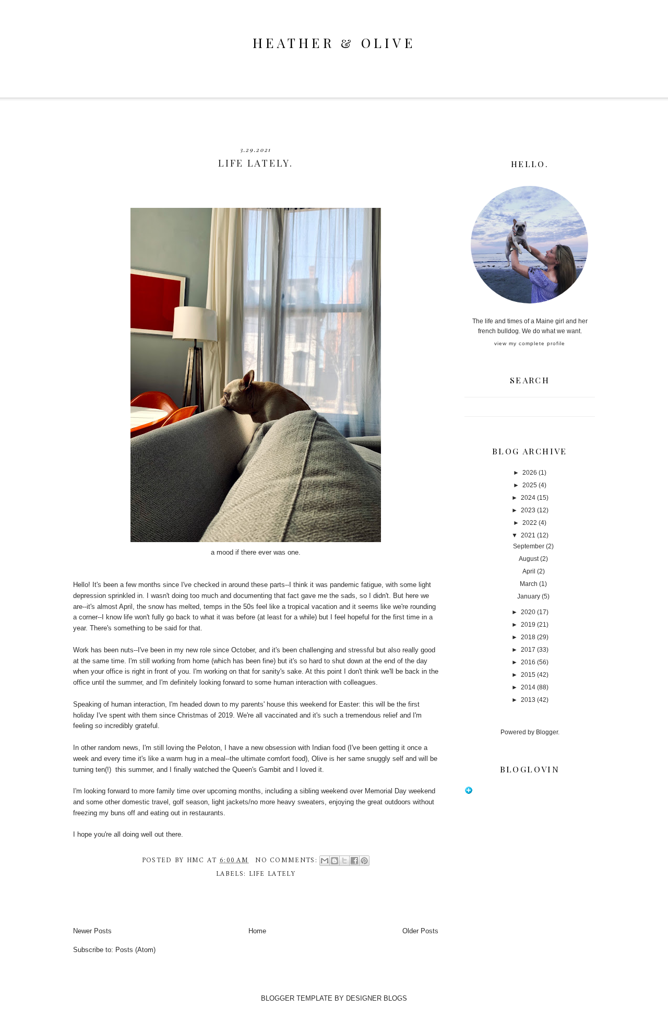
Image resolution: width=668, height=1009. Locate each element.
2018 (528, 637)
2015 (528, 674)
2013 (528, 699)
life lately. (255, 163)
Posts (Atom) (135, 950)
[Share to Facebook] (354, 860)
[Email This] (324, 860)
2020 (528, 612)
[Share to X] (344, 860)
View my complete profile (529, 343)
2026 (529, 472)
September (528, 546)
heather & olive (334, 42)
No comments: (287, 860)
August (529, 558)
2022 (529, 522)
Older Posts (420, 931)
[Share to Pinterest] (364, 860)
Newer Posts (92, 931)
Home (257, 931)
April (528, 571)
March (529, 584)
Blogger (547, 732)
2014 (528, 687)
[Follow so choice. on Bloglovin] (468, 792)
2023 (528, 510)
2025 (529, 485)
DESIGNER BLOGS (376, 998)
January (528, 596)
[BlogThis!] (334, 860)
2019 (528, 624)
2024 (528, 497)
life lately (272, 874)
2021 (528, 535)
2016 (528, 662)
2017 (528, 649)
